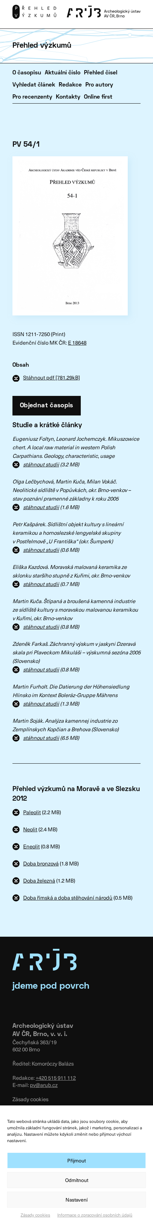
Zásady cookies (35, 1215)
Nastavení (76, 1199)
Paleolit (32, 812)
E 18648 (77, 342)
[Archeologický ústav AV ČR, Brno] (34, 12)
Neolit (30, 829)
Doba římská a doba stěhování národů (67, 897)
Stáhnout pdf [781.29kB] (51, 377)
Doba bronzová (41, 863)
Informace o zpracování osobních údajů (94, 1215)
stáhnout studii (41, 464)
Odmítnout (76, 1180)
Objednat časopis (46, 406)
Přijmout (76, 1160)
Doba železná (39, 880)
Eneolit (31, 846)
